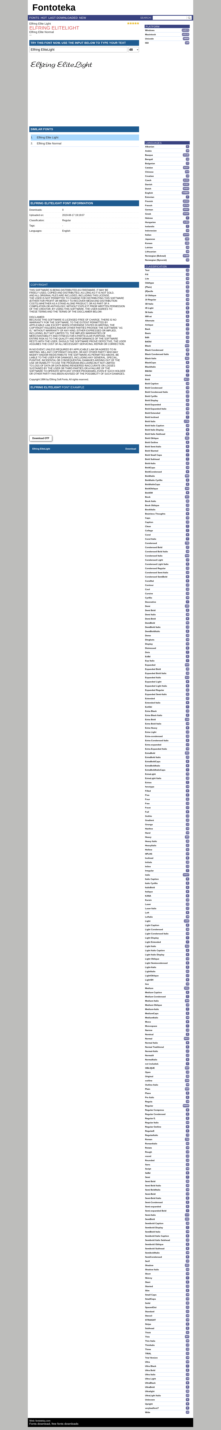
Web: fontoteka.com (39, 1421)
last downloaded (63, 17)
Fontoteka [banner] (53, 7)
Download (130, 448)
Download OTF (40, 438)
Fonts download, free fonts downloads (53, 1423)
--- (30, 35)
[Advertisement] (84, 102)
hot (44, 17)
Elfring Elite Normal (41, 32)
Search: (145, 17)
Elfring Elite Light (40, 23)
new (82, 17)
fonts (34, 17)
